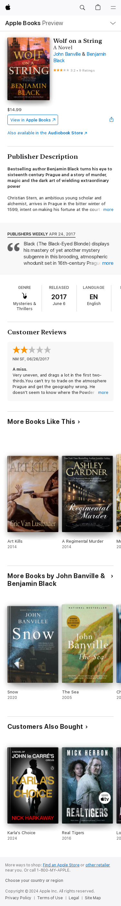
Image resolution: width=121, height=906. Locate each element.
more (108, 209)
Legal (74, 898)
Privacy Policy (18, 898)
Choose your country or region (34, 880)
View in (30, 120)
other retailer (98, 865)
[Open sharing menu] (112, 120)
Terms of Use (50, 898)
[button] (82, 7)
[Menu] (113, 7)
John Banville (67, 54)
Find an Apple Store (61, 865)
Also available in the (45, 132)
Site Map (93, 898)
